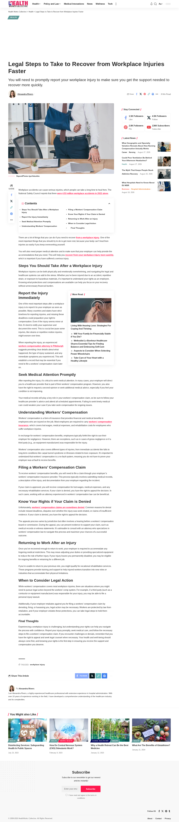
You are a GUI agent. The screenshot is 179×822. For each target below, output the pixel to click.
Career (124, 152)
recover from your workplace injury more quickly (89, 255)
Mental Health (66, 741)
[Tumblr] (169, 811)
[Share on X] (140, 94)
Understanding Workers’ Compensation (39, 226)
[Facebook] (133, 117)
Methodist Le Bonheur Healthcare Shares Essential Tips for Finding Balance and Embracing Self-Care (89, 344)
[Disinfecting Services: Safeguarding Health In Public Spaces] (27, 730)
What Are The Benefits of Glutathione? (151, 745)
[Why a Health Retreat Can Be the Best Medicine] (110, 730)
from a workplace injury (87, 237)
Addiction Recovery (130, 174)
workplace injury (37, 664)
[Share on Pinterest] (145, 94)
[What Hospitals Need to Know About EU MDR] (164, 186)
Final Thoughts (78, 228)
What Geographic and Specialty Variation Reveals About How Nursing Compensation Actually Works (138, 146)
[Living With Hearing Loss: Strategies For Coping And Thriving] (91, 310)
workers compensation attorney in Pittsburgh (40, 346)
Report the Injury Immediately (35, 217)
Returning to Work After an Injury (83, 219)
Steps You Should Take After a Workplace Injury (40, 211)
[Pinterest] (133, 127)
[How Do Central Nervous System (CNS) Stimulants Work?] (69, 730)
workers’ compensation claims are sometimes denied (58, 507)
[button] (116, 4)
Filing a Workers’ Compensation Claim (85, 210)
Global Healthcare (100, 741)
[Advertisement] (89, 39)
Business (125, 189)
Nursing (132, 152)
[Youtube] (158, 127)
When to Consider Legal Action (82, 223)
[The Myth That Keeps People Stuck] (164, 174)
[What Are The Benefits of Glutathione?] (151, 730)
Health (13, 17)
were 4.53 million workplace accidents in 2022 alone (82, 193)
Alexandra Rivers (25, 94)
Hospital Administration (140, 189)
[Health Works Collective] (18, 4)
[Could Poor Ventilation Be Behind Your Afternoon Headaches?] (164, 161)
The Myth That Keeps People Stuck (137, 170)
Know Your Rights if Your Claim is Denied (86, 214)
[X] (158, 117)
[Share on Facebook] (136, 94)
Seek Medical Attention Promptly (36, 221)
